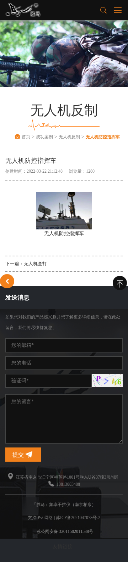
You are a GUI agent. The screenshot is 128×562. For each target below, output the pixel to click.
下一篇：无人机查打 (26, 263)
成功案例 (44, 136)
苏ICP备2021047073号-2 (78, 517)
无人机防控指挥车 (103, 136)
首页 (26, 136)
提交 (18, 455)
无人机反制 (69, 136)
